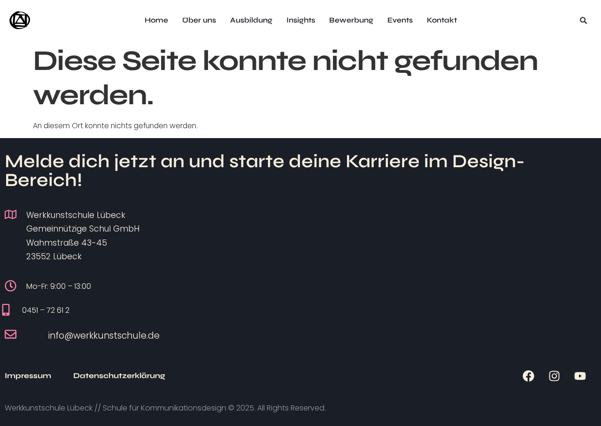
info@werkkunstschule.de (104, 335)
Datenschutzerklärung (119, 375)
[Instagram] (554, 375)
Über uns (199, 19)
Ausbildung (251, 19)
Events (400, 19)
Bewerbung (351, 19)
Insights (300, 19)
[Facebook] (528, 375)
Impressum (28, 375)
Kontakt (442, 19)
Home (156, 19)
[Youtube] (580, 375)
